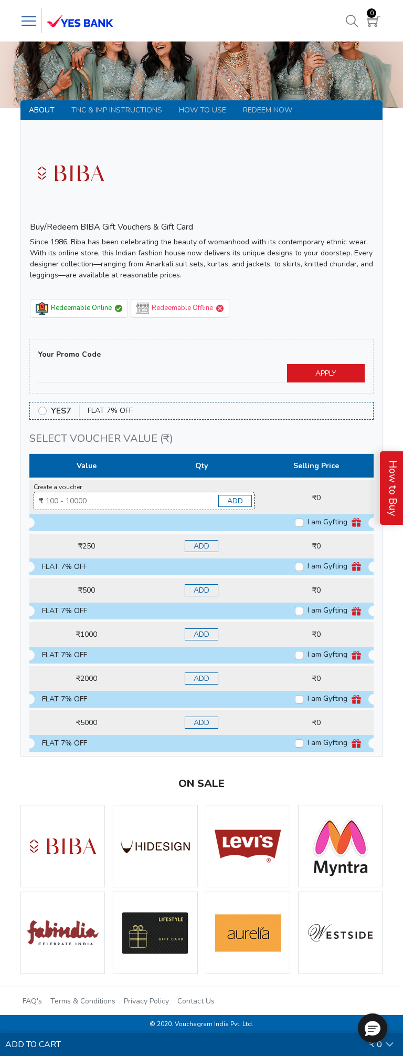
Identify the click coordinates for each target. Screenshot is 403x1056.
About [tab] (42, 110)
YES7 (61, 411)
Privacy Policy (146, 1001)
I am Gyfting (328, 522)
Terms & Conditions (82, 1001)
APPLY (325, 373)
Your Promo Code (69, 354)
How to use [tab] (202, 110)
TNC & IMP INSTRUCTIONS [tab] (116, 110)
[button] (372, 1028)
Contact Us (196, 1001)
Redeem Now (267, 110)
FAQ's (32, 1001)
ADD (235, 501)
